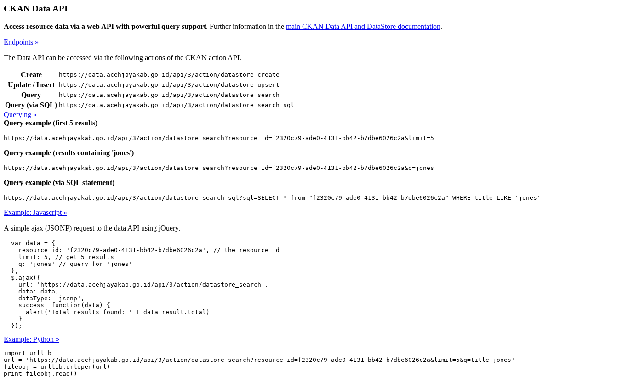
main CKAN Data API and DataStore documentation (363, 26)
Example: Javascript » (35, 212)
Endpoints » (21, 42)
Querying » (20, 114)
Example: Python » (31, 339)
